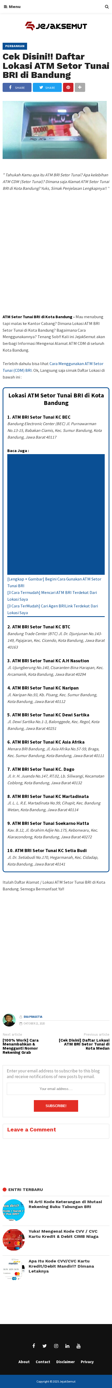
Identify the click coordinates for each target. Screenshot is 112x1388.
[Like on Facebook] (33, 1346)
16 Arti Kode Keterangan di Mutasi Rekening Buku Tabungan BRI (65, 1204)
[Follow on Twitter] (45, 1346)
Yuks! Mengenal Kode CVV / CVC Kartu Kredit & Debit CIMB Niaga (63, 1234)
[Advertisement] (56, 262)
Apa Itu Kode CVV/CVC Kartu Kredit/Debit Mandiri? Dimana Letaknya (61, 1266)
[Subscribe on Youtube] (78, 1346)
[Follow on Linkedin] (67, 1346)
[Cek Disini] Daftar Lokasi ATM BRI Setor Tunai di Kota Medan (84, 1044)
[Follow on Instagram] (56, 1346)
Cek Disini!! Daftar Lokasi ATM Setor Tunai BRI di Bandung (56, 65)
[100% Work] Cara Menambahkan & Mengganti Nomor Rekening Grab (21, 1046)
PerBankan (14, 46)
